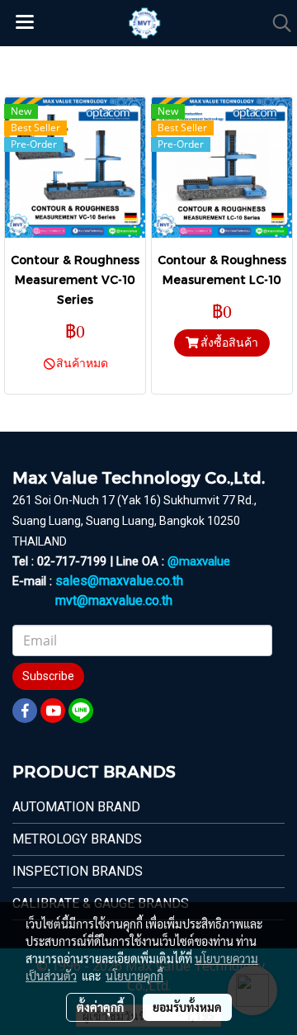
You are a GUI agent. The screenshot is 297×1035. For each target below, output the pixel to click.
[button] (276, 23)
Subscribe (48, 676)
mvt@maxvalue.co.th (113, 600)
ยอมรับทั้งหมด (187, 1007)
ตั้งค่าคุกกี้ (100, 1007)
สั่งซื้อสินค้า (228, 342)
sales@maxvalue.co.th (119, 580)
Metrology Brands (77, 839)
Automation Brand (76, 807)
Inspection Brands (77, 871)
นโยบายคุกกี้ (134, 975)
